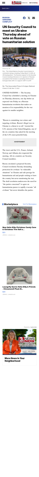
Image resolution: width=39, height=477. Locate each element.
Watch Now (33, 2)
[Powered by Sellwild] (33, 327)
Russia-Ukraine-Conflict (7, 20)
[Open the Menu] (3, 3)
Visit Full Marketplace (30, 204)
